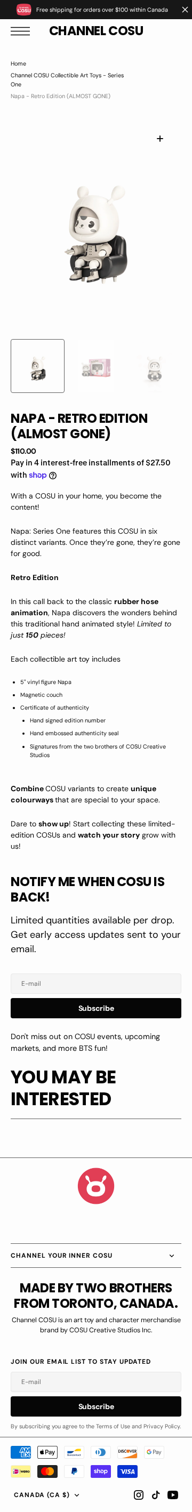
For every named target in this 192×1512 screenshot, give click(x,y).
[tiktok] (155, 1494)
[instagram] (138, 1494)
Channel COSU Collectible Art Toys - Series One (67, 79)
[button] (23, 31)
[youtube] (172, 1494)
